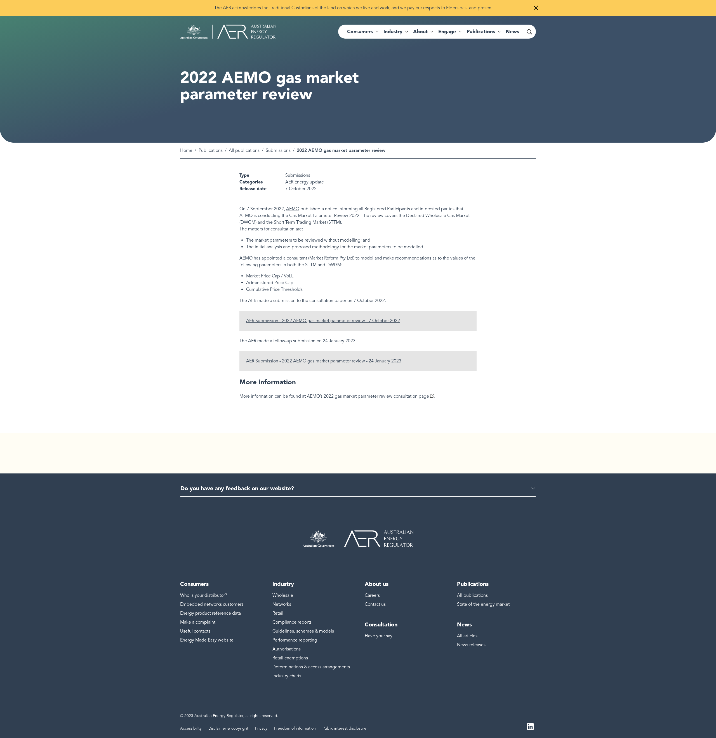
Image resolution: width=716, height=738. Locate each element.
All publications (244, 150)
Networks (281, 604)
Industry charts (286, 676)
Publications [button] (481, 32)
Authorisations (286, 649)
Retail (277, 613)
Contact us (375, 604)
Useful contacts (195, 631)
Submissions (278, 150)
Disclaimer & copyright (228, 728)
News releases (471, 645)
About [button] (420, 32)
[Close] (536, 8)
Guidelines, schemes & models (303, 631)
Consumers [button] (360, 32)
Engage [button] (447, 32)
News (512, 32)
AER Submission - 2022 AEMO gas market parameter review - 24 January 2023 (323, 361)
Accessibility (191, 728)
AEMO (292, 209)
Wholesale (282, 595)
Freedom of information (295, 728)
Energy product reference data (210, 613)
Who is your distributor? (203, 595)
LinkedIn (530, 726)
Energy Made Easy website (207, 640)
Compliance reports (292, 622)
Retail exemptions (290, 658)
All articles (467, 636)
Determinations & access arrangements (311, 667)
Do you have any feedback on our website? (237, 488)
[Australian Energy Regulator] (228, 32)
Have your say (378, 636)
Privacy (261, 728)
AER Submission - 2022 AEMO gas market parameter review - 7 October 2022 (323, 321)
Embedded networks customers (211, 604)
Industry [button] (392, 32)
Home (186, 150)
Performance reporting (294, 640)
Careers (372, 595)
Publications (211, 150)
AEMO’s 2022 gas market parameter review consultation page (368, 396)
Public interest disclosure (344, 728)
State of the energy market (483, 604)
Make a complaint (197, 622)
